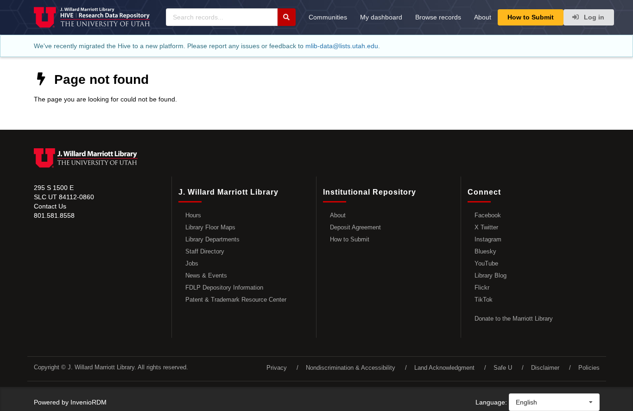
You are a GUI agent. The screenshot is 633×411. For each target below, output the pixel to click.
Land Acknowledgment (444, 367)
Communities (328, 17)
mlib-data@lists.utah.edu (341, 46)
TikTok (484, 299)
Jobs (191, 263)
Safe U (503, 367)
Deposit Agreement (355, 227)
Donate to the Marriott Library (514, 318)
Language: (491, 402)
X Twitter (486, 227)
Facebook (488, 215)
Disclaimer (545, 367)
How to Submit (530, 17)
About (482, 17)
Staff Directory (204, 251)
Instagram (488, 239)
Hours (193, 215)
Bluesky (485, 251)
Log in (593, 17)
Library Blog (490, 275)
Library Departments (212, 239)
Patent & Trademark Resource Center (235, 299)
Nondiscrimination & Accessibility (350, 367)
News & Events (206, 275)
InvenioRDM (88, 402)
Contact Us (50, 206)
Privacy (276, 367)
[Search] (286, 17)
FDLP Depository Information (224, 287)
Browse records (438, 17)
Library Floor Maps (210, 227)
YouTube (486, 263)
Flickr (482, 287)
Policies (589, 367)
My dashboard (381, 17)
